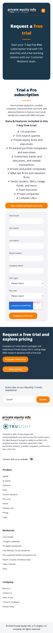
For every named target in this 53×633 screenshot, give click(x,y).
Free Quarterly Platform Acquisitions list (19, 555)
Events (5, 503)
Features (6, 485)
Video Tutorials (9, 564)
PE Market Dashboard (12, 546)
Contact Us (7, 593)
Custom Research (10, 494)
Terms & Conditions (11, 602)
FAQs (5, 568)
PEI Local (6, 499)
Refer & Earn (8, 597)
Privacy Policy (8, 606)
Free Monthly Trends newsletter (16, 550)
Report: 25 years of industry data (17, 559)
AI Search (6, 481)
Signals (5, 476)
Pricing (5, 512)
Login (5, 517)
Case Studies (8, 537)
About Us (7, 588)
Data (5, 490)
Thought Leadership (11, 541)
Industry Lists (8, 508)
